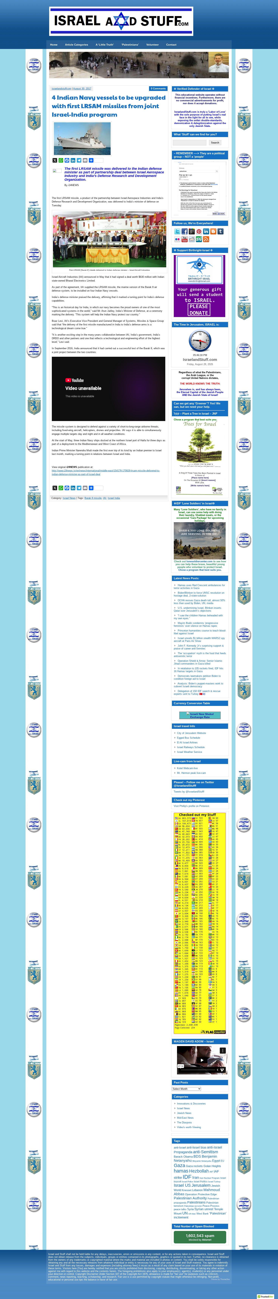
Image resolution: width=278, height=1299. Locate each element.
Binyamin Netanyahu (202, 1161)
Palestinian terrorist (193, 1206)
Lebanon (197, 1190)
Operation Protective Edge (201, 1194)
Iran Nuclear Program (210, 1178)
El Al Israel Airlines (187, 742)
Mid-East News (185, 1117)
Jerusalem (201, 1185)
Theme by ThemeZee (220, 1279)
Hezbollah (199, 1171)
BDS (197, 1156)
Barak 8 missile (93, 498)
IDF (187, 1177)
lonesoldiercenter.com (199, 561)
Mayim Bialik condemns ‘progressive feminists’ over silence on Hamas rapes (196, 624)
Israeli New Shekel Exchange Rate (201, 716)
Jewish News (184, 1113)
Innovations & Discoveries (191, 1103)
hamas (181, 1170)
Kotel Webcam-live (187, 768)
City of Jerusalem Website (191, 733)
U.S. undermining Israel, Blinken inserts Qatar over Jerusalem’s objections (197, 609)
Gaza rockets (194, 1166)
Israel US (182, 1185)
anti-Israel (180, 1147)
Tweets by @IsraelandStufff (189, 791)
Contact (171, 44)
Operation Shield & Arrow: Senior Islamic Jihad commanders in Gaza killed (198, 662)
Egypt (216, 1160)
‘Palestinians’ (130, 44)
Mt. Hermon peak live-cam (191, 773)
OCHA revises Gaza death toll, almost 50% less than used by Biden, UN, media (199, 602)
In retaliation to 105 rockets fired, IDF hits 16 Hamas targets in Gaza (198, 670)
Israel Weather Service (189, 752)
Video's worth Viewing (189, 1127)
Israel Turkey (214, 1181)
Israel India (114, 498)
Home (53, 44)
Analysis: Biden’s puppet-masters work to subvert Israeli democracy (198, 685)
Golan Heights (212, 1166)
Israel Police (187, 1181)
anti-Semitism (205, 1151)
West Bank (202, 1213)
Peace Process (211, 1205)
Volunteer (152, 44)
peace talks (180, 1209)
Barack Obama (183, 1156)
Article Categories (76, 44)
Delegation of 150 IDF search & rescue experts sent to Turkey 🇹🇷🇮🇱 (197, 692)
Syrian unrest (203, 1209)
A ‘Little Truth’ (105, 44)
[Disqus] (108, 554)
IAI (104, 498)
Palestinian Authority (190, 1198)
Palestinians (196, 1202)
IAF (211, 1172)
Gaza (179, 1165)
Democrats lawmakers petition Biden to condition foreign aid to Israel (197, 677)
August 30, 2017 (82, 88)
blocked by (200, 1237)
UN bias (192, 1214)
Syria (190, 1209)
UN (185, 1213)
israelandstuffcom (61, 88)
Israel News (69, 498)
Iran (195, 1177)
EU (222, 1160)
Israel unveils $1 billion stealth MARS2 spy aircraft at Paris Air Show (199, 639)
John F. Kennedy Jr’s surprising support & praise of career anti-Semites (199, 647)
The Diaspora (184, 1122)
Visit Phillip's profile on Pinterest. (192, 806)
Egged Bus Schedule (188, 737)
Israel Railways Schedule (191, 747)
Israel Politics (200, 1181)
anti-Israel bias (196, 1147)
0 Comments (158, 88)
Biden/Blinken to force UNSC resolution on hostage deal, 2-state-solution (199, 594)
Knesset (186, 1190)
